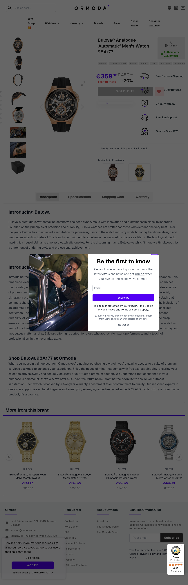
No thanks (123, 324)
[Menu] (182, 546)
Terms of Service (131, 309)
